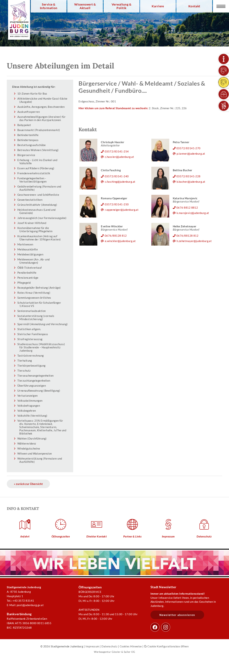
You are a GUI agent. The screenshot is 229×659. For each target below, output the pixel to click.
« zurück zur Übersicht (28, 483)
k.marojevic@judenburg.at (193, 212)
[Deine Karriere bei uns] (223, 94)
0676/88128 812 (116, 235)
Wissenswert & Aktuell (85, 6)
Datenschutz (109, 646)
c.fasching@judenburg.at (120, 181)
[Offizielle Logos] (223, 105)
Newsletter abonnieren (177, 614)
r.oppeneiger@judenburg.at (121, 209)
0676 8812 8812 (187, 207)
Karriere (158, 6)
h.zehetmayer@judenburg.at (194, 241)
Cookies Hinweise (131, 646)
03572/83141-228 (188, 176)
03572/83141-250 (117, 204)
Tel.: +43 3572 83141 (20, 600)
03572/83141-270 (188, 148)
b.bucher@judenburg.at (191, 181)
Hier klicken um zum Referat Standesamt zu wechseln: (113, 108)
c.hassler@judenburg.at (119, 156)
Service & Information (48, 6)
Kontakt (194, 6)
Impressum (92, 646)
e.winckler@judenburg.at (120, 241)
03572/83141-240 (117, 176)
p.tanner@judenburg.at (191, 153)
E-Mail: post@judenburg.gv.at (25, 605)
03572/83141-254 (117, 151)
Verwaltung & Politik (121, 6)
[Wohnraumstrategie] (223, 59)
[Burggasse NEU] (223, 70)
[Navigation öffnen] (220, 6)
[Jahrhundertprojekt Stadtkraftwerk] (223, 82)
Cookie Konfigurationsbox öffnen (168, 646)
